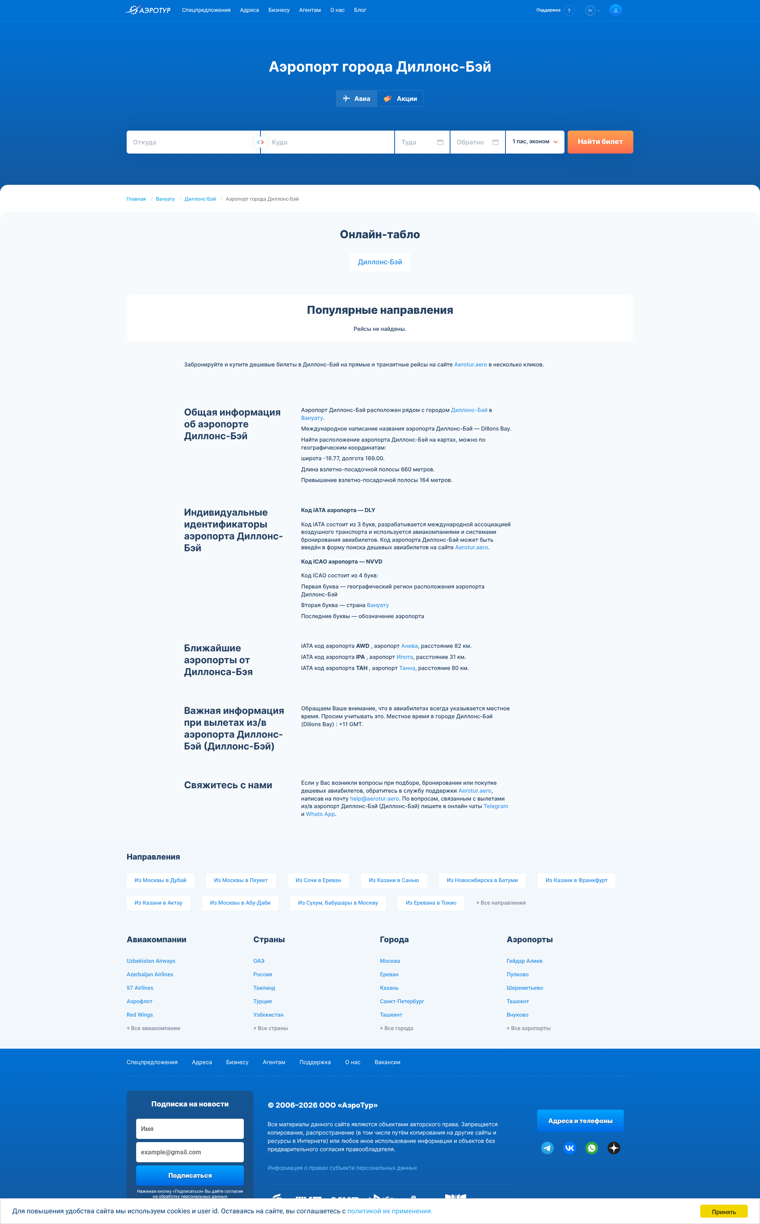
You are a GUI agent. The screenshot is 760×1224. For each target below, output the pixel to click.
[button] (555, 10)
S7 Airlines (140, 988)
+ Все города (396, 1028)
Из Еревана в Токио (431, 903)
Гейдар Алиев (525, 961)
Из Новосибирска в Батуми (482, 880)
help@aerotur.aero (374, 798)
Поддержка (315, 1062)
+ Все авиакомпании (153, 1028)
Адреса (249, 10)
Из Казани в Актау (158, 903)
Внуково (517, 1015)
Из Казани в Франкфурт (576, 880)
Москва (390, 961)
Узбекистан (268, 1015)
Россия (262, 975)
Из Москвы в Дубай (160, 880)
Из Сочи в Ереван (318, 880)
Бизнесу (278, 10)
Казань (389, 988)
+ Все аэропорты (529, 1028)
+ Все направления (501, 903)
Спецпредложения (206, 10)
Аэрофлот (139, 1001)
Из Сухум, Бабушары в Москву (338, 903)
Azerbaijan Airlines (150, 975)
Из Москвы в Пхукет (241, 880)
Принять (724, 1211)
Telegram (496, 806)
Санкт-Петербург (402, 1001)
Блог (360, 10)
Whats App (320, 814)
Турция (262, 1001)
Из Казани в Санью (394, 880)
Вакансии (387, 1062)
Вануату (165, 199)
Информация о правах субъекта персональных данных (342, 1168)
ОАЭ (258, 961)
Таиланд (264, 988)
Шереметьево (525, 988)
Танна (407, 668)
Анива (409, 646)
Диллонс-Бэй (200, 199)
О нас (338, 10)
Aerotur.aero (470, 364)
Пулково (518, 975)
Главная (136, 199)
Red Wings (140, 1015)
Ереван (389, 975)
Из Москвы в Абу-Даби (240, 903)
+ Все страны (270, 1028)
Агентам (310, 10)
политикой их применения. (390, 1211)
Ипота (405, 657)
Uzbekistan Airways (151, 961)
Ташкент (391, 1015)
